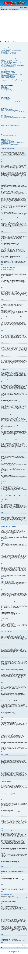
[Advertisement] (14, 26)
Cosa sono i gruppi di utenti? (5, 100)
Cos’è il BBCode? (3, 86)
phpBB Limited (3, 898)
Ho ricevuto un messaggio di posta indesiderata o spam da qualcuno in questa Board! (13, 112)
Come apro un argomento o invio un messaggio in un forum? (11, 70)
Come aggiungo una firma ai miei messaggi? (8, 72)
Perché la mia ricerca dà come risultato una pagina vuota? (10, 123)
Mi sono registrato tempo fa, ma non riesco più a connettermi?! (11, 50)
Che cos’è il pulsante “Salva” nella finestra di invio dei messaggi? (11, 80)
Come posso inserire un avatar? (6, 63)
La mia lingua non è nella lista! (5, 61)
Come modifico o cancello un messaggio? (7, 71)
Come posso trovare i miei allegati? (6, 136)
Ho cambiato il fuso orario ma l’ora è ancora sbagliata (9, 60)
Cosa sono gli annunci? (4, 91)
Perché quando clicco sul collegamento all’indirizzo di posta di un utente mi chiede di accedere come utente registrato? (13, 66)
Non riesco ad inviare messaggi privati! (7, 109)
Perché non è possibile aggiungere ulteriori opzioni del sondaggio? (11, 74)
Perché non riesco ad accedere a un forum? (8, 76)
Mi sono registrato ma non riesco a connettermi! (8, 48)
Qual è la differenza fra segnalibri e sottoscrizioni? (9, 128)
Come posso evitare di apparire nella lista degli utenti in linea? (11, 58)
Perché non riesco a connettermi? (6, 49)
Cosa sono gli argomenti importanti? (6, 92)
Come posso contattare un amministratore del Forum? (9, 144)
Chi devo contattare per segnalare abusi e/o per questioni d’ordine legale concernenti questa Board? (12, 143)
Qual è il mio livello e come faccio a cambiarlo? (8, 64)
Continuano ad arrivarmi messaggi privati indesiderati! (9, 110)
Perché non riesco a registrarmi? (6, 47)
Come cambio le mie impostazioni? (6, 57)
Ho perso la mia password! (5, 51)
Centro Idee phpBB (4, 909)
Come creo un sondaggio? (5, 73)
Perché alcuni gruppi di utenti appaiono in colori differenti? (10, 103)
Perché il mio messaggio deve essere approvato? (9, 81)
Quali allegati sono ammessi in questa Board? (8, 135)
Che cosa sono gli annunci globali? (6, 90)
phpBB (10, 950)
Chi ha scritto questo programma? (6, 140)
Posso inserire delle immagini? (6, 89)
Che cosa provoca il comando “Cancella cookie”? (9, 53)
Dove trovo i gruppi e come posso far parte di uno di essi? (10, 101)
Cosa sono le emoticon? (5, 88)
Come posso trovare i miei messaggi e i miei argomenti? (10, 125)
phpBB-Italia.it (17, 951)
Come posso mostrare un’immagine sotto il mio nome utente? (11, 62)
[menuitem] (2, 7)
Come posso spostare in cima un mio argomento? (9, 82)
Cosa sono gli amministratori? (5, 98)
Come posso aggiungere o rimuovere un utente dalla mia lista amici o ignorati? (13, 117)
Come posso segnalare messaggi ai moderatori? (9, 79)
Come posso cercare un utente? (6, 124)
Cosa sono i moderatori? (5, 99)
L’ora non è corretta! (4, 59)
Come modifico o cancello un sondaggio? (7, 75)
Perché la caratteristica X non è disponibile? (8, 141)
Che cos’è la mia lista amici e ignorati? (7, 116)
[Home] (14, 3)
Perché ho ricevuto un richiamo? (6, 78)
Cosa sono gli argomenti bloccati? (6, 93)
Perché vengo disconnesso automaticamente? (8, 52)
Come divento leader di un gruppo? (6, 102)
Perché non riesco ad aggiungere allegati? (7, 77)
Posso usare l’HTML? (4, 87)
